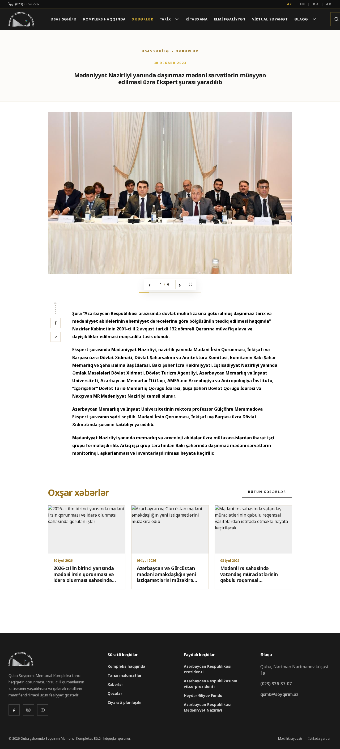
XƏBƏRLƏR (187, 51)
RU (315, 4)
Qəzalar (115, 693)
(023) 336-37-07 (27, 4)
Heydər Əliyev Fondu (203, 695)
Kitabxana (196, 19)
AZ (289, 4)
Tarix (165, 19)
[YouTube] (42, 710)
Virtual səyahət (270, 19)
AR (329, 4)
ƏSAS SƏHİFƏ (155, 51)
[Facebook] (14, 710)
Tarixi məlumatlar (125, 675)
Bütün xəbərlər (267, 492)
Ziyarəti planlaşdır (125, 702)
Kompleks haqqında (104, 19)
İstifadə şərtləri (320, 738)
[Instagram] (28, 710)
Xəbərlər (142, 19)
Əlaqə (301, 19)
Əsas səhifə (63, 19)
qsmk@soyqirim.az (279, 694)
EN (302, 4)
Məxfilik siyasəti (290, 738)
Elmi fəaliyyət (230, 19)
